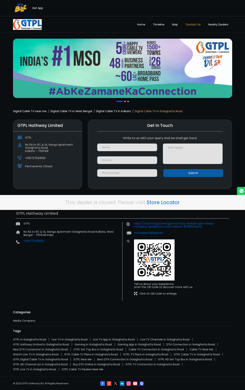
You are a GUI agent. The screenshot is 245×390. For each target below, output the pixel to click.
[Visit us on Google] (109, 384)
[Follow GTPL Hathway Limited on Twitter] (116, 384)
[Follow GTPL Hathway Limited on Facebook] (103, 384)
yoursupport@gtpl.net (148, 233)
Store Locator (163, 202)
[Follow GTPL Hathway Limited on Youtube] (135, 384)
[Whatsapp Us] (241, 191)
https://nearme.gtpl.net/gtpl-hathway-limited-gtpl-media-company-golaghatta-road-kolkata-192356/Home (174, 225)
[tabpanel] (122, 68)
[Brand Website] (142, 384)
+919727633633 (35, 158)
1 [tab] (117, 101)
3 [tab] (128, 101)
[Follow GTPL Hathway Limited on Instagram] (129, 384)
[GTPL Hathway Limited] (27, 24)
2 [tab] (125, 101)
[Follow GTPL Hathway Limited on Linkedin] (122, 384)
